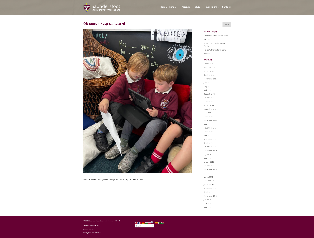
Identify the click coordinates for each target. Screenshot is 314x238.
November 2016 (210, 188)
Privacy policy (88, 230)
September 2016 (210, 196)
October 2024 (209, 101)
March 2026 (208, 64)
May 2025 (207, 86)
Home (163, 7)
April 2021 (207, 135)
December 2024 (210, 94)
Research (207, 39)
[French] (140, 222)
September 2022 (210, 120)
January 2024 (209, 105)
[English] (136, 222)
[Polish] (149, 222)
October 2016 (209, 192)
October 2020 (209, 143)
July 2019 (207, 154)
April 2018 (207, 158)
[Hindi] (146, 222)
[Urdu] (159, 222)
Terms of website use (91, 225)
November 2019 (210, 147)
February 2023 (209, 113)
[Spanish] (156, 222)
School (172, 7)
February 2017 (209, 181)
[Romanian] (153, 222)
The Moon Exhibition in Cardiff (216, 35)
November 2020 (210, 139)
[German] (143, 222)
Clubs (197, 7)
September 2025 (210, 79)
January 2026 (209, 71)
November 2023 (210, 109)
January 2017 (209, 184)
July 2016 (207, 199)
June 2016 (207, 203)
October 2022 (209, 116)
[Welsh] (163, 222)
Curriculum (211, 7)
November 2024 (210, 97)
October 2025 (209, 75)
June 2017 (207, 173)
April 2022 (207, 124)
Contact (226, 7)
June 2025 (207, 82)
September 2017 (210, 169)
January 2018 (209, 162)
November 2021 (210, 128)
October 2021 (209, 131)
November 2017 (210, 165)
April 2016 (207, 207)
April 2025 (207, 90)
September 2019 (210, 150)
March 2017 (208, 177)
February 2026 (209, 67)
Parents (186, 7)
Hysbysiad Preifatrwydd (92, 233)
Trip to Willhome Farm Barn (215, 50)
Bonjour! (207, 53)
